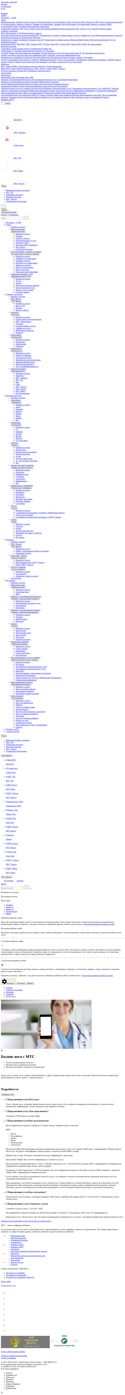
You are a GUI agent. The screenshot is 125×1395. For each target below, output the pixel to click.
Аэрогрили (60, 55)
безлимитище (11, 911)
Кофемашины (71, 55)
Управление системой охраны (57, 40)
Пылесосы (28, 55)
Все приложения (94, 44)
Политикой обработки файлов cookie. (99, 924)
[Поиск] (26, 218)
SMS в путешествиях (24, 267)
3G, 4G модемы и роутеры (90, 53)
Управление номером (10, 86)
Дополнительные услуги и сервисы (16, 88)
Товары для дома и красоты (12, 55)
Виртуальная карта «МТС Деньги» (32, 69)
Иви (48, 44)
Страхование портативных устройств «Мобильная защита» (32, 60)
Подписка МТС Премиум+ (83, 22)
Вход (4, 186)
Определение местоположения (22, 35)
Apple (13, 49)
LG (12, 51)
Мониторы (45, 57)
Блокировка (36, 86)
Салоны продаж (12, 731)
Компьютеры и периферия (12, 57)
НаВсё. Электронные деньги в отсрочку (29, 66)
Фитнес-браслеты (48, 53)
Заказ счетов (39, 84)
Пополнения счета (25, 84)
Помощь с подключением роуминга (16, 82)
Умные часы (14, 53)
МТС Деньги (60, 44)
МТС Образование (43, 35)
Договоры (13, 97)
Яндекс (31, 51)
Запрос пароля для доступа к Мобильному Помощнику (72, 91)
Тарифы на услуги (88, 35)
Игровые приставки (59, 57)
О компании (6, 6)
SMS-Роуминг (45, 82)
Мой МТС (21, 44)
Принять (30, 983)
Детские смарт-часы (70, 53)
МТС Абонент (32, 44)
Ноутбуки (37, 57)
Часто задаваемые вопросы (27, 714)
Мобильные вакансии (105, 35)
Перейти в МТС (65, 22)
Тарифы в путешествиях (42, 24)
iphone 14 (10, 909)
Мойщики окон (40, 55)
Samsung (20, 49)
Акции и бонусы (30, 22)
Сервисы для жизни (9, 31)
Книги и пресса (35, 33)
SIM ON (35, 95)
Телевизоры (6, 51)
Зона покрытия (65, 95)
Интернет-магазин (9, 46)
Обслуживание (7, 95)
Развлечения (6, 38)
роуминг (9, 905)
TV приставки (48, 51)
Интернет (55, 82)
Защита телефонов (20, 40)
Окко (52, 44)
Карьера (4, 13)
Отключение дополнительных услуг (87, 88)
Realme (45, 49)
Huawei (27, 49)
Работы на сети (47, 97)
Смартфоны (6, 49)
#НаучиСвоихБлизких (99, 40)
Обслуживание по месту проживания (86, 97)
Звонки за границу (99, 24)
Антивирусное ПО (36, 40)
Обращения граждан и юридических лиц (28, 1256)
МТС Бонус (100, 22)
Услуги (26, 29)
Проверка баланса (61, 84)
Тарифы (19, 22)
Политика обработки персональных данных (29, 1251)
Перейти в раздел (18, 227)
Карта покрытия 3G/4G (69, 29)
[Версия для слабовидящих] (2, 11)
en (4, 9)
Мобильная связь (8, 22)
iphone (8, 914)
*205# (48, 1075)
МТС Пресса (71, 44)
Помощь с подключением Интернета (16, 80)
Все (50, 49)
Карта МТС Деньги (9, 69)
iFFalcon (38, 51)
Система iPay (21, 71)
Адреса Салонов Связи (48, 95)
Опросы (105, 97)
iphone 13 (10, 907)
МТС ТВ (42, 44)
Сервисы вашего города (70, 35)
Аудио (59, 53)
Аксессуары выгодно (30, 62)
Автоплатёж (6, 73)
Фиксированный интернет (12, 93)
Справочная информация (106, 91)
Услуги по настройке (66, 60)
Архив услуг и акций (89, 29)
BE (2, 884)
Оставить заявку (105, 29)
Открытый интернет (114, 22)
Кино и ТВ (16, 33)
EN (5, 884)
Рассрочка (49, 84)
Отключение (63, 80)
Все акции (77, 62)
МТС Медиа (6, 33)
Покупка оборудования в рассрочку (87, 95)
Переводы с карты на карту (39, 71)
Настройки (73, 80)
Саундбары (88, 57)
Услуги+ (69, 62)
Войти (4, 210)
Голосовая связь (22, 77)
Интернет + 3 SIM (8, 18)
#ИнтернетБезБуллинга (80, 40)
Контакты (15, 1253)
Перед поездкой (19, 27)
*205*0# (64, 1197)
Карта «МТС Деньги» (56, 69)
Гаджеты (4, 53)
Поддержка (6, 75)
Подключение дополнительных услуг (56, 88)
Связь (3, 20)
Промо (18, 62)
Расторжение (62, 86)
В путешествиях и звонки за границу (16, 24)
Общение (37, 38)
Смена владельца (49, 86)
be (2, 9)
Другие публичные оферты (29, 97)
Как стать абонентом (22, 95)
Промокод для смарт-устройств (52, 62)
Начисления (13, 84)
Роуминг (34, 82)
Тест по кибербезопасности (27, 366)
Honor (39, 49)
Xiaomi (33, 49)
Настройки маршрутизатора (74, 93)
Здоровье (55, 35)
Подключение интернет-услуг (44, 80)
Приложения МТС (8, 44)
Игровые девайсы (75, 57)
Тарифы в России (60, 24)
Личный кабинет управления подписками (33, 673)
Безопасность (6, 40)
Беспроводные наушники (30, 53)
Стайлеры (51, 55)
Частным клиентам (9, 2)
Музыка (24, 33)
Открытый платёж (54, 66)
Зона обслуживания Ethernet (47, 29)
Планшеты (27, 57)
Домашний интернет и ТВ (12, 29)
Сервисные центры (62, 97)
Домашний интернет (14, 195)
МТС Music (82, 44)
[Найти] (26, 887)
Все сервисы (6, 756)
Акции (33, 29)
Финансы (5, 64)
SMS (31, 77)
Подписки (35, 88)
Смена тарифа (25, 86)
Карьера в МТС (17, 1247)
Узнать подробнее (8, 1358)
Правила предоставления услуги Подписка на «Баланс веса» (26, 1221)
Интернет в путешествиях (79, 24)
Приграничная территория (38, 27)
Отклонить (21, 983)
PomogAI (118, 35)
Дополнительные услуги (47, 22)
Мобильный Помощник (39, 91)
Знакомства (16, 38)
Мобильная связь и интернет (18, 190)
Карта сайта (6, 1281)
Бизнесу (4, 4)
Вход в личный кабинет (34, 93)
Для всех (11, 62)
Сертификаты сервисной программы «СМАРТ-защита (98, 60)
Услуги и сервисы (8, 71)
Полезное (5, 35)
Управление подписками (16, 201)
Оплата (4, 84)
